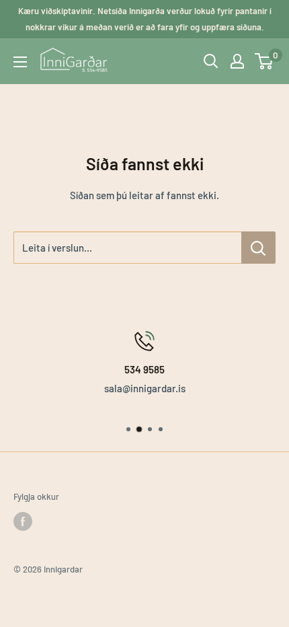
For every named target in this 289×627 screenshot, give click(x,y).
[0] (264, 61)
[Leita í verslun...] (258, 247)
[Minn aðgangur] (237, 61)
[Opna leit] (211, 61)
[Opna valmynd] (20, 62)
